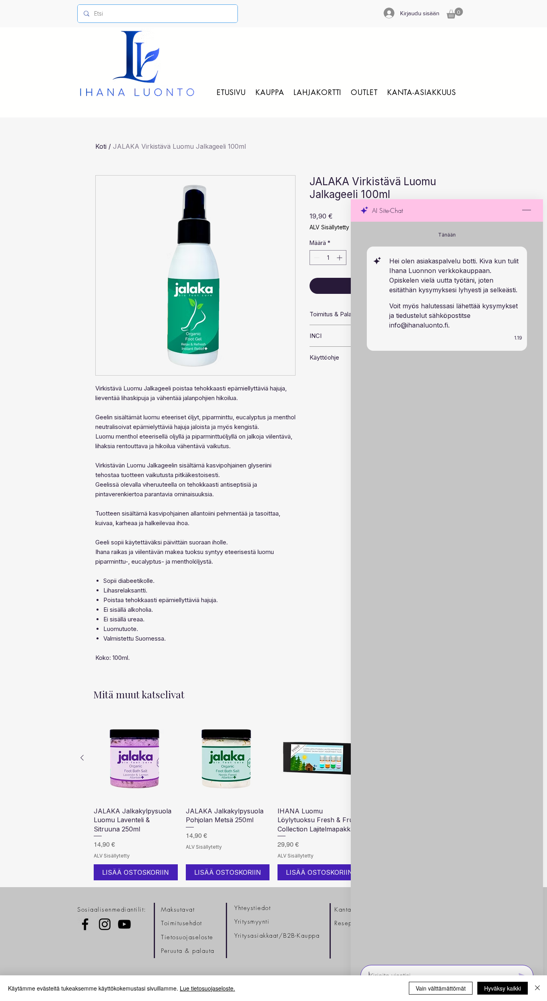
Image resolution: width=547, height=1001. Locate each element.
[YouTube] (124, 924)
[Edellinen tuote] (82, 757)
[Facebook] (85, 924)
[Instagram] (105, 924)
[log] (447, 591)
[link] (454, 13)
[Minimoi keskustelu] (526, 210)
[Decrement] (316, 258)
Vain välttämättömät (441, 988)
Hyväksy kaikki (502, 988)
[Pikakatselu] (136, 758)
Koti (101, 146)
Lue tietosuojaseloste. (207, 988)
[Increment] (340, 258)
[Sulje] (537, 988)
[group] (273, 798)
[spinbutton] (328, 258)
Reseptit (346, 923)
